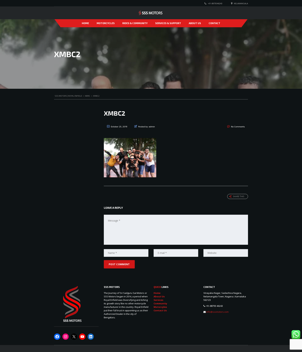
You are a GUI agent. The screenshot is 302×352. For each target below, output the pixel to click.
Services (158, 300)
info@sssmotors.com (217, 311)
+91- (208, 306)
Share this (238, 196)
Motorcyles (160, 307)
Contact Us (160, 310)
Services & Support (168, 23)
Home (85, 23)
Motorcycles (106, 23)
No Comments (238, 126)
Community (160, 303)
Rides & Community (135, 23)
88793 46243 (216, 305)
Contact (214, 23)
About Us (195, 23)
